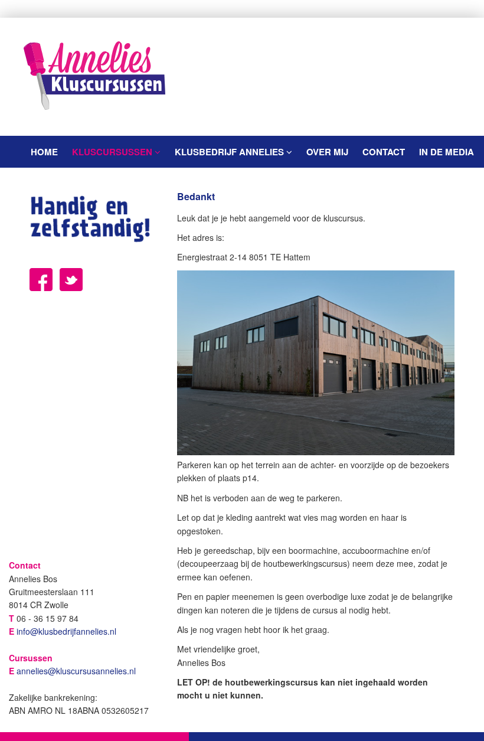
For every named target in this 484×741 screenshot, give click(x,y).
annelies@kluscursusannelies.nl (76, 671)
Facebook (41, 279)
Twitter (71, 279)
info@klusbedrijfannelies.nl (66, 631)
